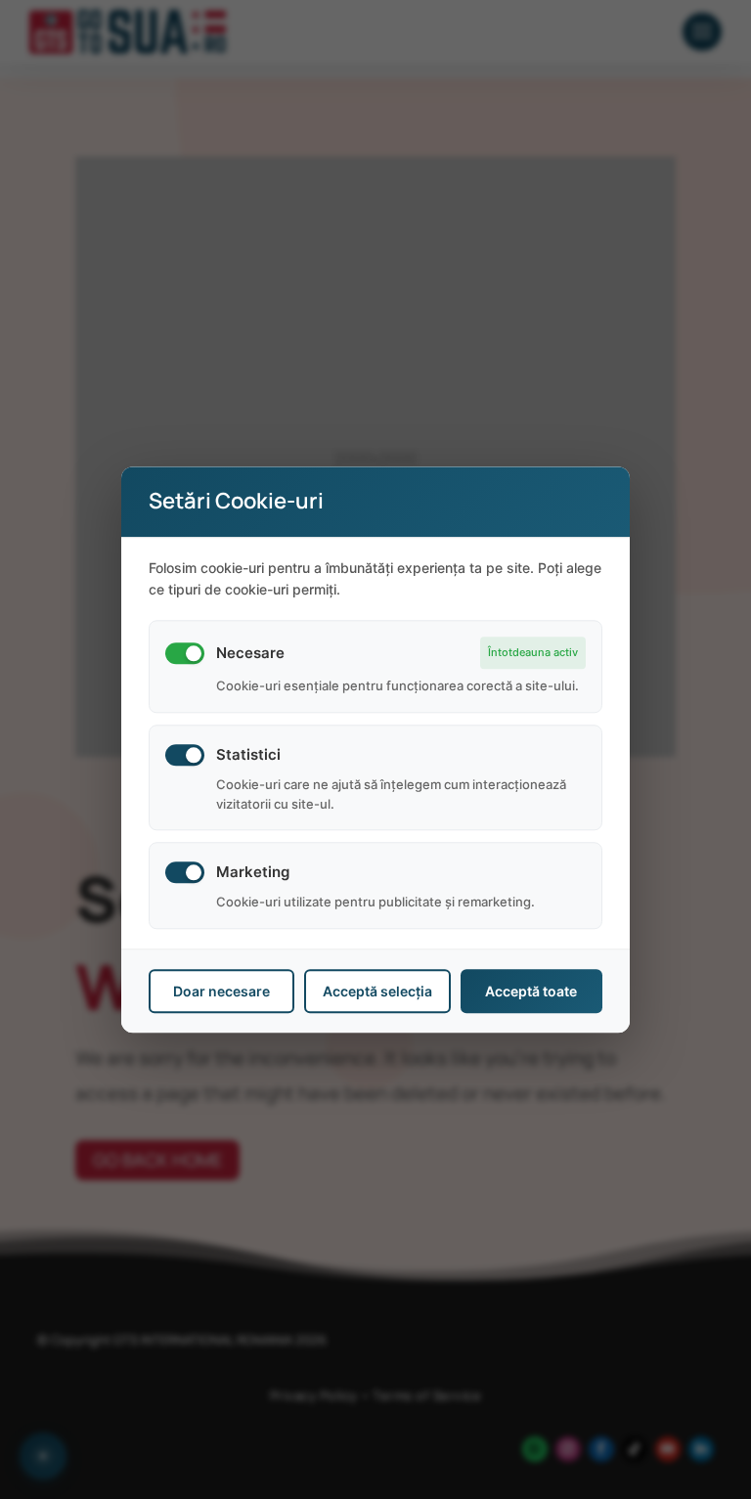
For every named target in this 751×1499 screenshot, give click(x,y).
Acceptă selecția (377, 991)
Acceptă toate (531, 991)
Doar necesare (221, 991)
